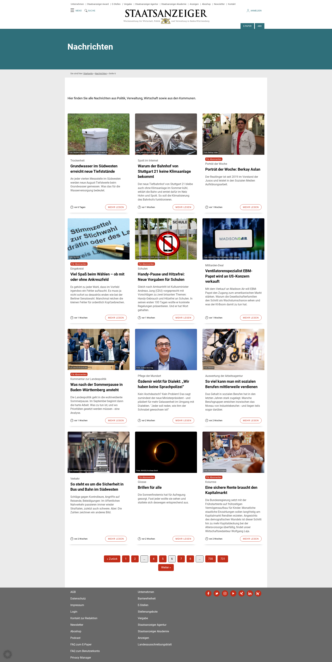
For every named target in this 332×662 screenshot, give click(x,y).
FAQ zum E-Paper (80, 644)
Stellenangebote (148, 611)
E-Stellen (116, 4)
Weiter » (166, 567)
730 (210, 558)
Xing (241, 593)
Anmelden (256, 10)
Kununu (258, 593)
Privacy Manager (80, 657)
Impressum (77, 605)
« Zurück (112, 558)
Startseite (88, 73)
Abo (260, 26)
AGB (73, 592)
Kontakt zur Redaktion (83, 618)
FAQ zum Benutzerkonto (85, 651)
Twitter (217, 593)
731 (222, 558)
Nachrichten (101, 73)
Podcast (75, 638)
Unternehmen (77, 4)
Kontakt (232, 4)
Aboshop (206, 4)
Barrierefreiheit (147, 598)
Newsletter (219, 4)
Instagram (225, 593)
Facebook (208, 593)
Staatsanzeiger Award (98, 4)
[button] (7, 654)
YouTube (233, 593)
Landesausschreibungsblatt (155, 644)
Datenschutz (78, 598)
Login (73, 611)
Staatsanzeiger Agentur (146, 4)
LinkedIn (250, 593)
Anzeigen (194, 4)
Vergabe (128, 4)
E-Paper (247, 26)
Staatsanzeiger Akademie (173, 4)
